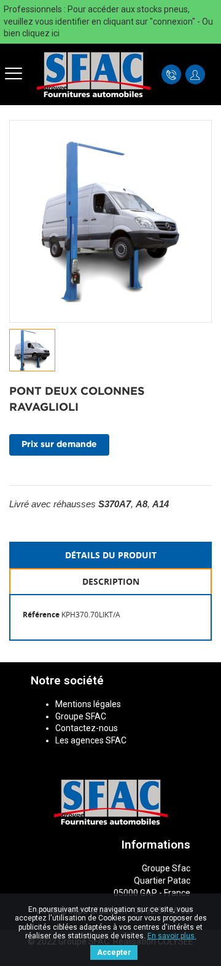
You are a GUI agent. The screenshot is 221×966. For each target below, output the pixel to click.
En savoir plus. (171, 936)
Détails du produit (111, 555)
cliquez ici (41, 33)
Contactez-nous (86, 728)
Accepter (114, 952)
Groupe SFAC (80, 716)
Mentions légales (88, 704)
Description (110, 581)
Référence (41, 614)
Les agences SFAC (90, 740)
